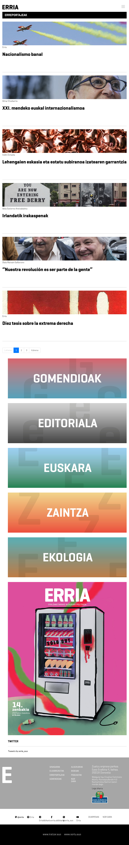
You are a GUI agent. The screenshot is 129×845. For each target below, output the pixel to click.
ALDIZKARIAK (77, 767)
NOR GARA (73, 780)
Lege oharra (97, 788)
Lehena (8, 350)
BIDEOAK (75, 771)
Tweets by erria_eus (18, 751)
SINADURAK (55, 767)
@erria (20, 817)
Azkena (34, 350)
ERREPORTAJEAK (57, 775)
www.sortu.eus (72, 834)
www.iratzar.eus (52, 834)
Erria (31, 817)
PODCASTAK (76, 775)
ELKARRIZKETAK (57, 771)
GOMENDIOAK (56, 779)
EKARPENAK (93, 817)
